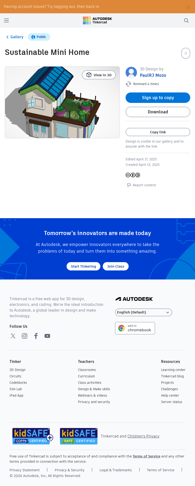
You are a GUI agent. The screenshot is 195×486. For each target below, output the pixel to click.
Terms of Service (146, 456)
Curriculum (86, 376)
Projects (167, 382)
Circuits (15, 376)
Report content (144, 185)
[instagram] (24, 335)
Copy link (158, 132)
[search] (186, 20)
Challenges (169, 389)
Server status (171, 401)
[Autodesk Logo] (134, 299)
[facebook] (35, 335)
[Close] (188, 7)
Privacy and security (94, 401)
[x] (13, 335)
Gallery (17, 37)
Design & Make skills (94, 389)
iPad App (16, 395)
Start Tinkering (83, 266)
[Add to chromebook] (135, 328)
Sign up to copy (158, 98)
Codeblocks (18, 382)
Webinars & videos (92, 395)
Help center (170, 395)
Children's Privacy (143, 436)
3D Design (17, 369)
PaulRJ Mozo (153, 75)
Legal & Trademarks (115, 469)
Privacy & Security (69, 469)
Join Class (115, 266)
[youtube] (47, 335)
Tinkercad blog (172, 376)
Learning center (173, 369)
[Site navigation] (6, 20)
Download (158, 112)
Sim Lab (16, 389)
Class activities (89, 382)
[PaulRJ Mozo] (131, 72)
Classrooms (87, 369)
